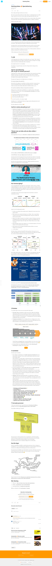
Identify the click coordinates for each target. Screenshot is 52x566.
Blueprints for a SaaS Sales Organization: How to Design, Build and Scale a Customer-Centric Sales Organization (26, 477)
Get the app (30, 562)
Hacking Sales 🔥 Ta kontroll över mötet (18, 541)
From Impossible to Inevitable (29, 91)
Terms (28, 560)
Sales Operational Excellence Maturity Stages (29, 282)
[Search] (40, 1)
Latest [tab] (14, 528)
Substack (22, 564)
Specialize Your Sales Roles (25, 486)
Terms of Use (29, 498)
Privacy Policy (32, 499)
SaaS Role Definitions (26, 255)
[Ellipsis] (40, 516)
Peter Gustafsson (17, 532)
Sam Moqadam (23, 488)
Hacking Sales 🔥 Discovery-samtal (17, 536)
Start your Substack (24, 562)
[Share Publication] (42, 1)
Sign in (49, 1)
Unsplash (28, 488)
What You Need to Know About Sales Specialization (26, 483)
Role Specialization (25, 287)
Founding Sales (13, 287)
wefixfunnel (14, 521)
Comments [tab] (13, 508)
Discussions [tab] (17, 528)
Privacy (26, 560)
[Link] (10, 57)
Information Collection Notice (25, 499)
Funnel (20, 341)
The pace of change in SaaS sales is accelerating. (18, 531)
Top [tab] (12, 528)
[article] (26, 532)
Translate (13, 4)
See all (13, 547)
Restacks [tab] (16, 508)
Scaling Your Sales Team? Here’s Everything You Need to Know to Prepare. (25, 285)
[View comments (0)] (19, 533)
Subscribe (45, 1)
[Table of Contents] (0, 283)
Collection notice (32, 560)
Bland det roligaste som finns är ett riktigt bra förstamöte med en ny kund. (21, 537)
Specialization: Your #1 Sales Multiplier (23, 484)
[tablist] (14, 508)
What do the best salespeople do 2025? (18, 530)
